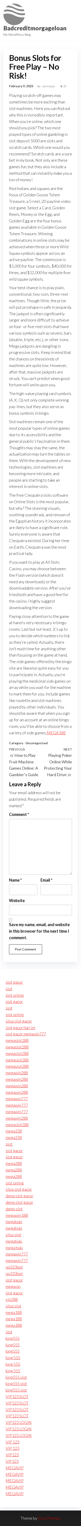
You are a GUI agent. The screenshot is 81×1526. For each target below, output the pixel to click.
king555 (13, 1338)
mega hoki (14, 1247)
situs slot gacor (19, 1021)
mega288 (14, 1163)
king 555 (13, 1357)
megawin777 (17, 1098)
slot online (15, 995)
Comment (19, 814)
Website (17, 900)
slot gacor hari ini (20, 1027)
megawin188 (17, 1215)
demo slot (14, 1208)
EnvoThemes (49, 1518)
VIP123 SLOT (17, 1396)
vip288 (12, 1299)
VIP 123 (12, 1441)
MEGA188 (56, 732)
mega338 (14, 1130)
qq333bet (14, 1267)
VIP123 (12, 1454)
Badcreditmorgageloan (34, 28)
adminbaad (48, 86)
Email (46, 880)
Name (15, 880)
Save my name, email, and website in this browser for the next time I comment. (39, 931)
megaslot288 (17, 1040)
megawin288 (17, 1072)
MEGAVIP (15, 1467)
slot (9, 988)
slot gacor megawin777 (26, 1033)
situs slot (13, 1234)
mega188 (14, 1312)
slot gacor (14, 982)
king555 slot (16, 1377)
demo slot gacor (19, 1195)
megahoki (14, 1221)
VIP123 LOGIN (19, 1422)
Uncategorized (36, 743)
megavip (13, 1286)
